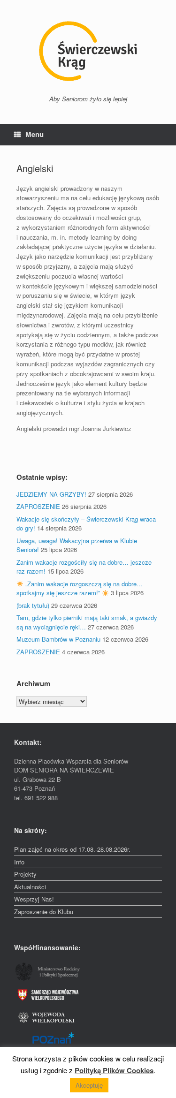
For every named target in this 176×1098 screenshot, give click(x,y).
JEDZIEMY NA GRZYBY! (51, 494)
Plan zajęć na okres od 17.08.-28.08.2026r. (72, 849)
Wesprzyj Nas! (34, 898)
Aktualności (30, 886)
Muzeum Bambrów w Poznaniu (58, 639)
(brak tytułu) (32, 605)
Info (19, 861)
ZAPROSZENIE (38, 506)
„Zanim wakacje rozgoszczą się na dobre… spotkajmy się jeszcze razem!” (79, 588)
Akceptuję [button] (89, 1085)
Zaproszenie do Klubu (43, 911)
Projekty (25, 874)
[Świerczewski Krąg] (88, 51)
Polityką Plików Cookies (114, 1070)
